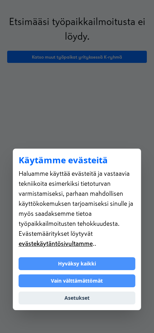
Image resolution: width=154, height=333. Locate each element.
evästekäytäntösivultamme (56, 243)
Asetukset (77, 297)
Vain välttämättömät (77, 280)
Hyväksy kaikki (77, 263)
